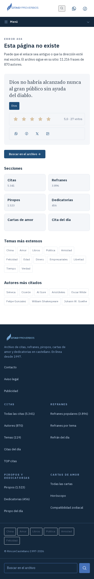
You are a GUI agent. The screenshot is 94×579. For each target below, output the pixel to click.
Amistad (66, 250)
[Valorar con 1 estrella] (16, 119)
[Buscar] (84, 568)
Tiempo (11, 268)
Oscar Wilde (78, 292)
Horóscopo (58, 496)
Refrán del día (59, 437)
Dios (14, 105)
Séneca (11, 292)
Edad (27, 259)
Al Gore (41, 292)
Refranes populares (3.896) (69, 414)
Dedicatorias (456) (17, 499)
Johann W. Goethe (75, 301)
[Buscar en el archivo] (61, 8)
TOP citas (10, 461)
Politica (50, 250)
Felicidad (12, 259)
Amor (23, 250)
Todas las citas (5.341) (19, 414)
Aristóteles (58, 292)
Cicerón (26, 292)
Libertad (79, 259)
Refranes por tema (63, 426)
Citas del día (12, 449)
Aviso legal (11, 379)
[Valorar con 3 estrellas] (32, 119)
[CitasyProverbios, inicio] (22, 8)
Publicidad (11, 391)
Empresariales (59, 259)
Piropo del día (13, 511)
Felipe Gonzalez (16, 301)
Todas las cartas (61, 484)
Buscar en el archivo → (25, 154)
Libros (36, 250)
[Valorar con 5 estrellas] (48, 119)
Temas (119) (12, 437)
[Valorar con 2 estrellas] (24, 119)
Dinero (40, 259)
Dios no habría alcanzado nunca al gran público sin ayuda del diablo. (45, 89)
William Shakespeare (45, 301)
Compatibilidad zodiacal (66, 508)
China (10, 250)
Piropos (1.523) (14, 487)
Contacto (10, 367)
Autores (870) (13, 426)
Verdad (26, 268)
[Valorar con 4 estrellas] (40, 119)
